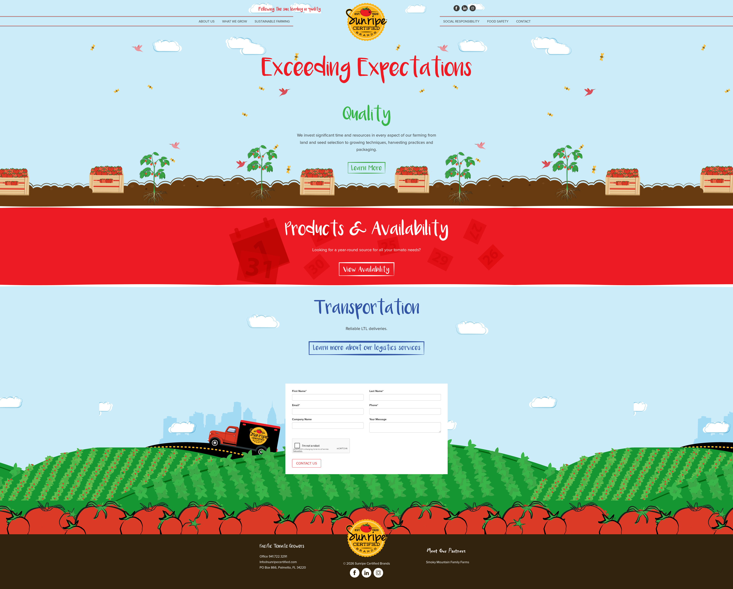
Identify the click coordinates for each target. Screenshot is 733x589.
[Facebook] (354, 573)
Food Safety (498, 21)
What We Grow (234, 21)
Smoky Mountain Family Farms (447, 562)
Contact (523, 21)
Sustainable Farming (272, 21)
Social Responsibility (461, 21)
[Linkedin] (366, 573)
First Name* (299, 391)
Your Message (378, 419)
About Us (207, 21)
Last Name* (376, 391)
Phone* (373, 405)
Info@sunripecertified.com (278, 562)
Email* (296, 405)
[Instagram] (378, 573)
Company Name (302, 419)
